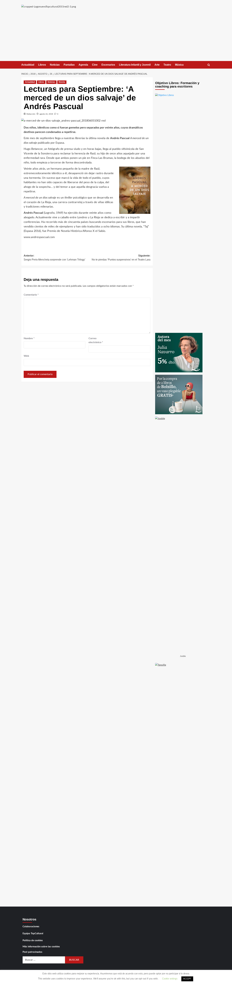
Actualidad (27, 64)
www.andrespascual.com (39, 237)
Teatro (167, 64)
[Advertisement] (116, 37)
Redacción (31, 114)
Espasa (60, 142)
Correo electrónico (96, 340)
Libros (42, 64)
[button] (209, 65)
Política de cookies (33, 940)
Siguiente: (121, 257)
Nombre (29, 338)
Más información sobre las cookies (41, 946)
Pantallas (69, 64)
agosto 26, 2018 (46, 114)
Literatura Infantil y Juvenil (135, 64)
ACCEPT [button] (187, 979)
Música (179, 64)
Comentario (31, 294)
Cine (95, 64)
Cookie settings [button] (169, 979)
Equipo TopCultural (33, 933)
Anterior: (54, 257)
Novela (62, 82)
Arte (157, 64)
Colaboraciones (31, 926)
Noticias (55, 64)
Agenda (83, 64)
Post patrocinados (32, 952)
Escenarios (108, 64)
